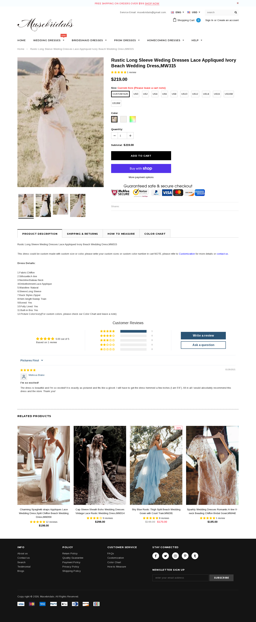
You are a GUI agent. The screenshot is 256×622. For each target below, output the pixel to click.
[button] (119, 72)
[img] (28, 370)
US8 (174, 94)
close (238, 3)
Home (20, 49)
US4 (155, 94)
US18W (116, 103)
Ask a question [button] (203, 345)
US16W (229, 94)
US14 (206, 94)
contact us (222, 253)
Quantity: (117, 129)
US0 (136, 94)
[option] (60, 122)
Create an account (228, 20)
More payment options (141, 177)
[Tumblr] (195, 555)
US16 (217, 94)
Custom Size (120, 94)
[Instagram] (175, 555)
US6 (164, 94)
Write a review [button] (203, 335)
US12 (195, 94)
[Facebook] (155, 555)
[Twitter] (165, 555)
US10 (184, 94)
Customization (187, 253)
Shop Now (152, 3)
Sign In (209, 20)
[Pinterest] (185, 555)
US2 (145, 94)
